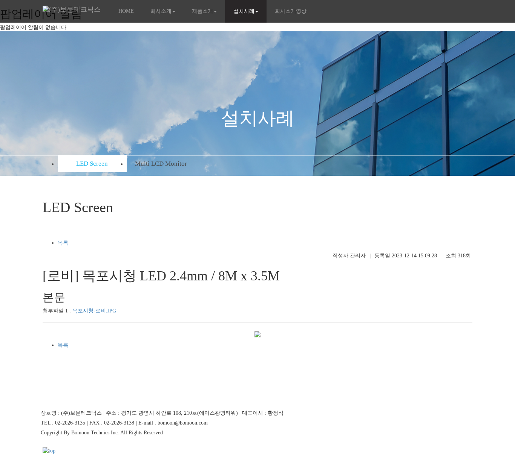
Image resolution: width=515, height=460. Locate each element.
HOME (126, 11)
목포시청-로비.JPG (94, 311)
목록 (63, 243)
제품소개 (202, 11)
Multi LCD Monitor (161, 163)
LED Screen (92, 163)
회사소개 (161, 11)
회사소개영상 (291, 11)
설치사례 (243, 11)
